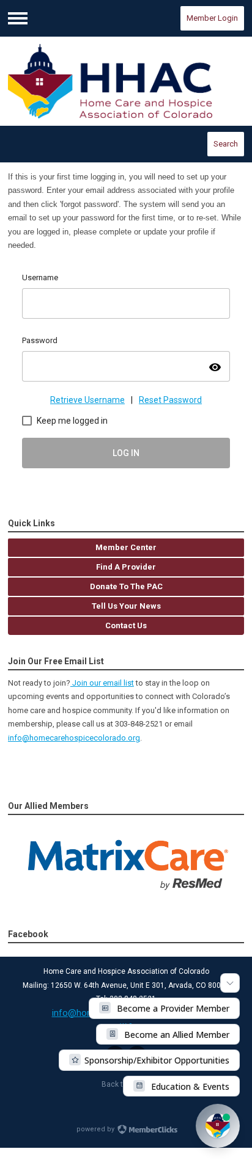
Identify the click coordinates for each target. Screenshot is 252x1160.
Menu (18, 18)
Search (225, 143)
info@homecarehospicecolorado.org (74, 737)
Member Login (212, 18)
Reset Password (170, 400)
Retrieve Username (87, 400)
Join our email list (102, 682)
